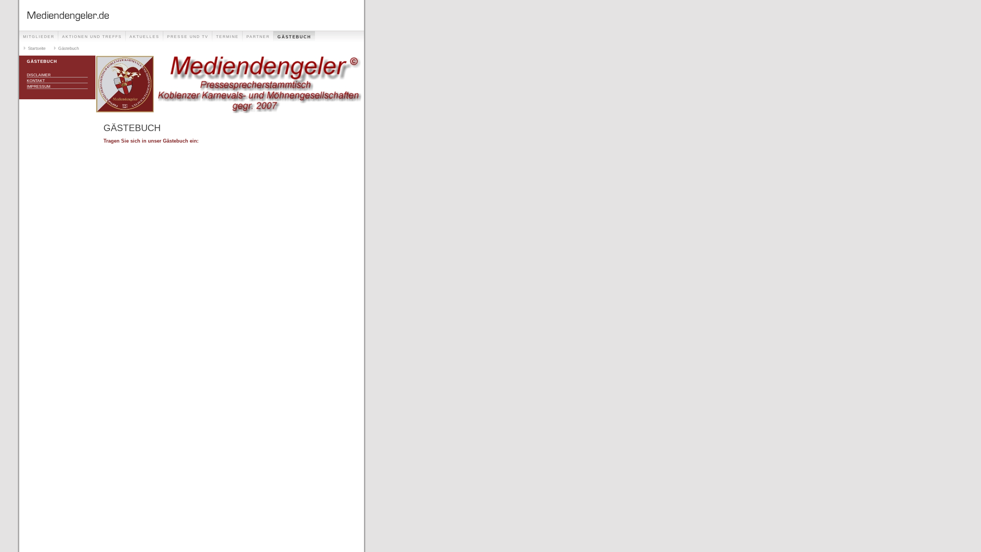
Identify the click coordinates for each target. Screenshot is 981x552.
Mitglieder (38, 36)
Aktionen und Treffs (92, 36)
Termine (227, 36)
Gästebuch (294, 36)
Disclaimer (39, 75)
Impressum (38, 86)
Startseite (37, 48)
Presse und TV (187, 36)
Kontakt (36, 81)
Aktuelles (144, 36)
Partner (258, 36)
